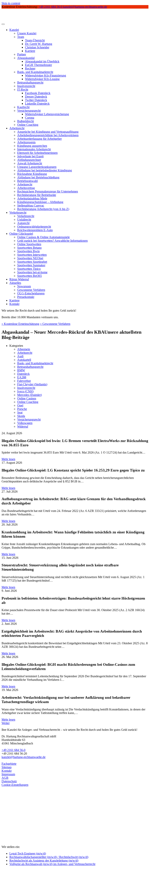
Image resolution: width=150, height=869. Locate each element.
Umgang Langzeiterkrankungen (36, 166)
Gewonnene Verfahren (31, 289)
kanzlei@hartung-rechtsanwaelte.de (24, 757)
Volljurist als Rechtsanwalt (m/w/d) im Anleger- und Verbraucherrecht (52, 864)
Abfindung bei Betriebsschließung (38, 177)
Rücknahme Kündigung (32, 174)
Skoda (21, 416)
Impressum (8, 774)
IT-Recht (22, 89)
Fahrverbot (24, 380)
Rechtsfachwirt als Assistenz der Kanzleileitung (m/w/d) (43, 860)
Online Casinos (26, 398)
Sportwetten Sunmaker (31, 265)
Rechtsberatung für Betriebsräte (36, 195)
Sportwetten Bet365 (29, 275)
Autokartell (24, 359)
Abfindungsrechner (29, 159)
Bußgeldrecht (25, 121)
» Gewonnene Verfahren (55, 323)
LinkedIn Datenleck (37, 103)
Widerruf (22, 426)
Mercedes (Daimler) (29, 395)
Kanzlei (14, 29)
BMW (21, 370)
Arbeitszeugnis (26, 142)
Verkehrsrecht (17, 212)
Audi (20, 356)
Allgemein (23, 349)
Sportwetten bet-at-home (32, 272)
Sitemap (7, 767)
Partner (21, 54)
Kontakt (14, 304)
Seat (19, 412)
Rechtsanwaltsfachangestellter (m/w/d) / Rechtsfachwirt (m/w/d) (48, 857)
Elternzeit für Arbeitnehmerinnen (37, 152)
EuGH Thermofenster (38, 65)
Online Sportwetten (29, 244)
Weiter (6, 723)
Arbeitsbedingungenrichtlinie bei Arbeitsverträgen (48, 135)
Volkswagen (24, 423)
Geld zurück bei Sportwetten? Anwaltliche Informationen (52, 240)
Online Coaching (27, 124)
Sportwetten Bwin (28, 251)
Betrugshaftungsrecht (30, 82)
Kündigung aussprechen (32, 145)
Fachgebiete (9, 763)
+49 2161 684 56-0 (13, 750)
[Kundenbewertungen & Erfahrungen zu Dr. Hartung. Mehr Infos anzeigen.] (19, 827)
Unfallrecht (24, 219)
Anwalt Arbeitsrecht (29, 163)
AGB (5, 777)
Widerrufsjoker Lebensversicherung (47, 114)
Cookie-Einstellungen (15, 784)
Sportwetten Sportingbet (32, 261)
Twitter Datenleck (36, 100)
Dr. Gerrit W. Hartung (38, 43)
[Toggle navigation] (3, 24)
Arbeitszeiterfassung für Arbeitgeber (39, 138)
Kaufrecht (23, 107)
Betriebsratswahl (27, 181)
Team (20, 36)
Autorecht (23, 223)
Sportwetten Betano (29, 247)
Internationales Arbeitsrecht (34, 149)
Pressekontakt (25, 297)
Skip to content (11, 3)
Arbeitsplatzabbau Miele (32, 198)
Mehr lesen (8, 459)
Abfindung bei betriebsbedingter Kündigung (44, 170)
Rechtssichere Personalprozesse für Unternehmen (47, 191)
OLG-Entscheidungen (31, 293)
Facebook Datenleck (37, 93)
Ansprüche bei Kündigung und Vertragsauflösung (48, 131)
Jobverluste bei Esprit (30, 156)
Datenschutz (9, 781)
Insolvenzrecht (26, 86)
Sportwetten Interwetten (32, 254)
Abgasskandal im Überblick (42, 61)
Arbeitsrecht (16, 128)
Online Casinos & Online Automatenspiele (43, 237)
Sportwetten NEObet (30, 258)
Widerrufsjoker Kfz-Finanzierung (45, 75)
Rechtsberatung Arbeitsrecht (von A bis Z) (43, 209)
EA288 (21, 377)
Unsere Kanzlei (26, 33)
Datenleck (23, 373)
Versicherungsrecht (29, 110)
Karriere (30, 51)
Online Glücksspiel (21, 233)
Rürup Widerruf (19, 279)
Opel (20, 405)
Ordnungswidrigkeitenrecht (34, 226)
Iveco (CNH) (25, 391)
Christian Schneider (37, 47)
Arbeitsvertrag (26, 188)
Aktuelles (15, 282)
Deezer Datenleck (36, 96)
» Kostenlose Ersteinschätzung (20, 323)
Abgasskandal (26, 58)
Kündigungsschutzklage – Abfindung (40, 202)
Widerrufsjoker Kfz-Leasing (42, 79)
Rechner (30, 68)
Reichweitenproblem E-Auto (35, 230)
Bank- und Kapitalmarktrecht (35, 72)
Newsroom (24, 286)
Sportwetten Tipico (29, 268)
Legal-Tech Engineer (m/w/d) (27, 853)
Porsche (22, 409)
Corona (29, 117)
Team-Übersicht (35, 40)
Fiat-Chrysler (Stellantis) (32, 384)
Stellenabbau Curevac (30, 205)
